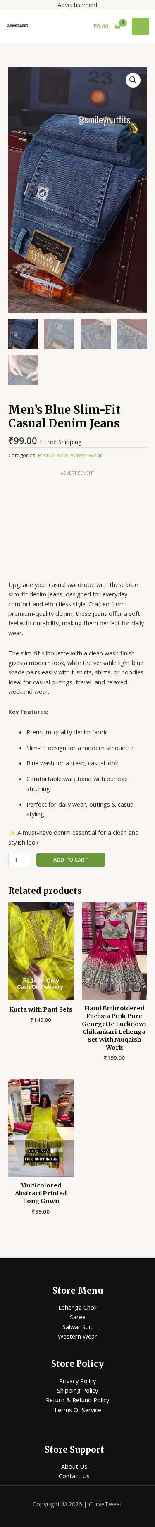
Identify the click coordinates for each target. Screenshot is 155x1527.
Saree (78, 1317)
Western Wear (77, 1336)
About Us (74, 1466)
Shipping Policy (77, 1390)
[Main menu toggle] (140, 26)
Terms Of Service (77, 1410)
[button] (133, 80)
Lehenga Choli (77, 1307)
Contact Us (74, 1476)
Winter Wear (86, 455)
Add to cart (70, 859)
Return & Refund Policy (77, 1400)
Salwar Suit (77, 1327)
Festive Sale (53, 455)
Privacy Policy (77, 1381)
